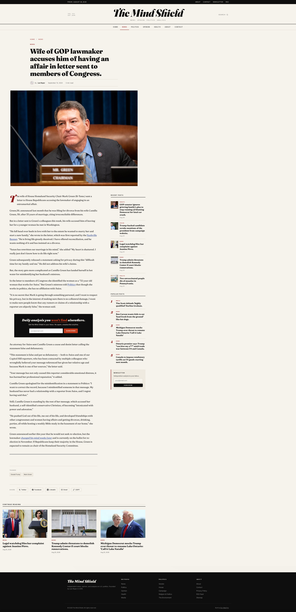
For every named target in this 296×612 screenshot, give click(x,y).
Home (115, 27)
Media (123, 598)
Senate (161, 584)
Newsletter (218, 2)
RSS (227, 2)
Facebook (37, 490)
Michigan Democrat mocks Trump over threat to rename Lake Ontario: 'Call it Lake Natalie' (130, 331)
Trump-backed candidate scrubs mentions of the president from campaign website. (132, 229)
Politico (72, 284)
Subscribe (71, 331)
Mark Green (28, 474)
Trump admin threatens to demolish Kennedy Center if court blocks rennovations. (131, 264)
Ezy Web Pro (224, 608)
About (197, 2)
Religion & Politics (165, 594)
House (161, 587)
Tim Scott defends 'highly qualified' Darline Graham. (129, 304)
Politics (135, 27)
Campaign (162, 591)
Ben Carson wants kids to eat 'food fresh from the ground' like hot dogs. (130, 316)
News (124, 27)
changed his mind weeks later (36, 438)
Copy (78, 490)
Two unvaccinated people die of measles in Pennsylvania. (132, 281)
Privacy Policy (201, 591)
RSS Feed (200, 594)
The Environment (165, 598)
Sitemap (199, 598)
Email (65, 490)
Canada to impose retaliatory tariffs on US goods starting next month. (130, 359)
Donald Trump (15, 474)
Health (157, 27)
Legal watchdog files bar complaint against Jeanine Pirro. (132, 246)
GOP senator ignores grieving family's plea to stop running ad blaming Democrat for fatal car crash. (132, 209)
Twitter (23, 490)
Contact (206, 2)
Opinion (146, 27)
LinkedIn (52, 490)
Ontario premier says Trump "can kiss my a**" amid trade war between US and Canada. (130, 346)
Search (222, 15)
